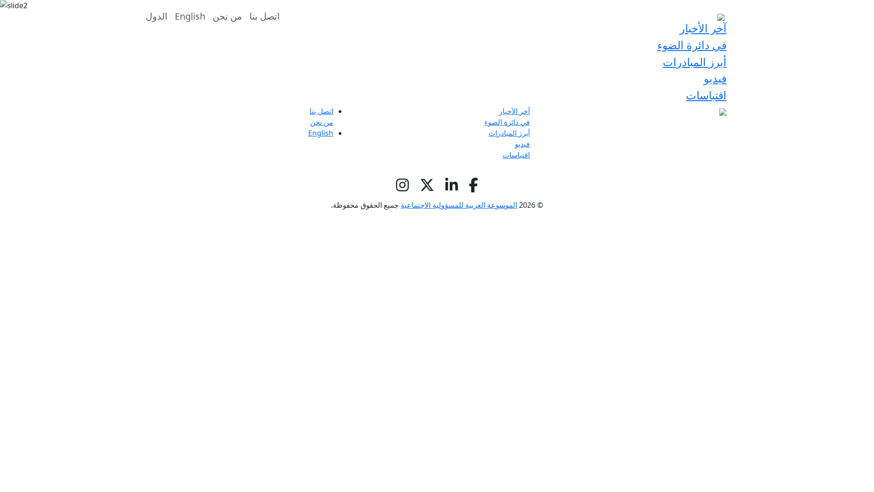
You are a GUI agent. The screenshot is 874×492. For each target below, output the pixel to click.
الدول (157, 16)
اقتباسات (706, 94)
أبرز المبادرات (695, 61)
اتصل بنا (321, 111)
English (320, 133)
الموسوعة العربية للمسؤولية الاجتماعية (459, 205)
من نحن (321, 122)
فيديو (715, 78)
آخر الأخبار (514, 111)
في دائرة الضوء (692, 44)
